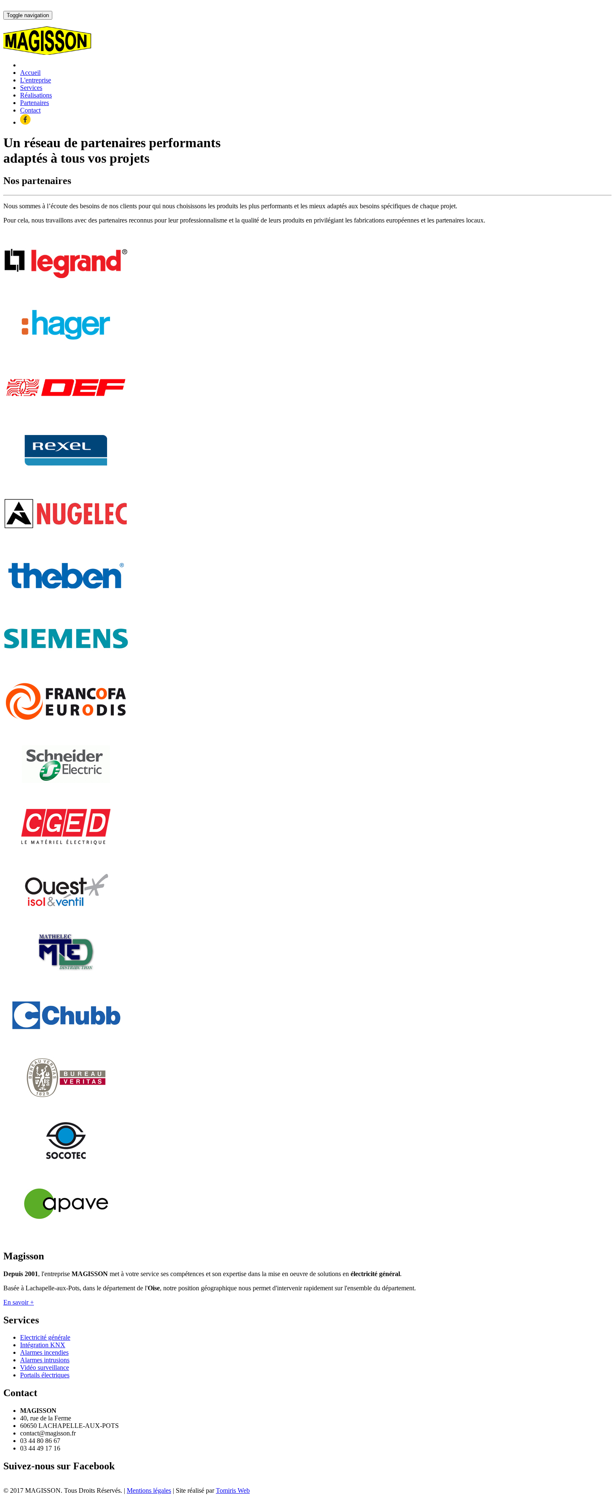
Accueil (30, 72)
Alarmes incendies (44, 1352)
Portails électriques (44, 1375)
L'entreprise (35, 80)
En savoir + (18, 1302)
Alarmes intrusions (44, 1360)
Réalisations (36, 95)
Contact (30, 110)
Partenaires (34, 102)
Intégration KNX (42, 1344)
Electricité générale (45, 1337)
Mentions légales (149, 1490)
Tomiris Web (233, 1490)
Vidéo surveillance (44, 1367)
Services (31, 87)
